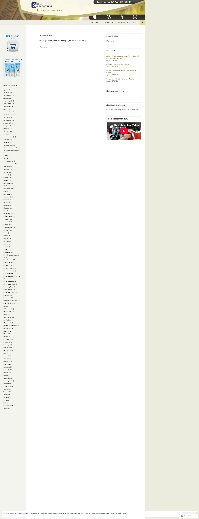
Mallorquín (6, 309)
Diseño (5, 186)
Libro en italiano (8, 271)
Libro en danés (7, 265)
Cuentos (6, 169)
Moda (5, 336)
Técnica (5, 389)
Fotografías (6, 213)
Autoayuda (6, 120)
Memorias (6, 328)
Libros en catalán (8, 281)
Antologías (6, 95)
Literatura (6, 298)
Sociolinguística (8, 381)
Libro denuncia (8, 260)
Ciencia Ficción (8, 145)
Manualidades (7, 312)
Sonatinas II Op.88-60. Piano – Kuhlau (120, 79)
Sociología (6, 383)
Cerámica (6, 139)
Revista (5, 375)
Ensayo (5, 200)
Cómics (5, 134)
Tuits (4, 403)
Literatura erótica (8, 303)
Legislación (6, 252)
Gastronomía (7, 216)
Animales (6, 92)
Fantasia (6, 205)
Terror (5, 394)
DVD (4, 191)
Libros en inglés (8, 292)
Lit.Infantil (6, 295)
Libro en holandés (8, 268)
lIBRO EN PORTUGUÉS (10, 274)
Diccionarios (7, 183)
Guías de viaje (7, 227)
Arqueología (7, 101)
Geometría (6, 222)
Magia (5, 306)
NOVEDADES (95, 22)
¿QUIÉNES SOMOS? (122, 22)
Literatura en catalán (9, 300)
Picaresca (6, 353)
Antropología (7, 98)
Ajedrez (5, 90)
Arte (4, 109)
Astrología (6, 117)
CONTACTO (134, 22)
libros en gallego (8, 287)
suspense (6, 386)
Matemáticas (7, 317)
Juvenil (5, 249)
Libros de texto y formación (11, 276)
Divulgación (7, 189)
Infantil (5, 238)
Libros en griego (8, 289)
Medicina (6, 323)
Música (5, 320)
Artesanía (6, 115)
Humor (5, 233)
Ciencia (5, 142)
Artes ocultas (7, 112)
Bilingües (6, 126)
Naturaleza (6, 339)
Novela (5, 342)
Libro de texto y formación (11, 255)
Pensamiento (7, 347)
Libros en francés (8, 284)
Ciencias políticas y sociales (11, 150)
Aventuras (6, 123)
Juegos (5, 247)
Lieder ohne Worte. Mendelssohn (118, 64)
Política (5, 359)
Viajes (5, 408)
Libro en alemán (8, 262)
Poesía (5, 356)
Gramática (6, 224)
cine (4, 155)
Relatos (5, 370)
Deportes (6, 177)
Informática (7, 241)
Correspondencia (8, 164)
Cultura (5, 175)
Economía (6, 194)
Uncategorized (8, 406)
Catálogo (6, 131)
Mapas (5, 314)
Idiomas (5, 236)
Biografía (6, 128)
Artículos (6, 106)
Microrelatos (7, 331)
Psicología (6, 364)
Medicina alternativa (9, 325)
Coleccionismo (8, 161)
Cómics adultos (8, 137)
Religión (5, 372)
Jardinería (6, 244)
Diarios (5, 180)
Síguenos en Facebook (115, 91)
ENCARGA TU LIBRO (108, 22)
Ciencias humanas (9, 148)
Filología (6, 208)
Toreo (5, 400)
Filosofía (6, 211)
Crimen (5, 166)
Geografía (6, 219)
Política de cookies (121, 513)
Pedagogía (6, 345)
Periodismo (7, 350)
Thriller (5, 397)
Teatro (5, 392)
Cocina (5, 158)
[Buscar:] (66, 47)
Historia (5, 230)
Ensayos (6, 202)
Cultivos (6, 172)
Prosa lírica (6, 361)
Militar (5, 334)
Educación (6, 197)
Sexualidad (6, 378)
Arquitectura (7, 103)
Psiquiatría (6, 367)
